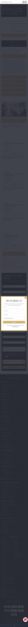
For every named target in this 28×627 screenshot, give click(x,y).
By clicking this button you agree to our (15, 326)
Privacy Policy (15, 326)
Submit (14, 322)
